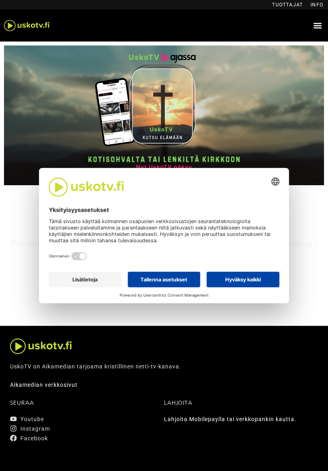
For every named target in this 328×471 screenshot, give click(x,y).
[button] (317, 25)
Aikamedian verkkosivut (44, 385)
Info (316, 5)
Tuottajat (287, 5)
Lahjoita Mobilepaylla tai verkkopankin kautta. (230, 419)
